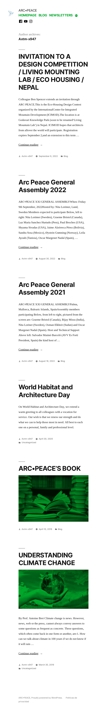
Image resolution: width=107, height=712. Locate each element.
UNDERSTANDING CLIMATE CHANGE (47, 559)
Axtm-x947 (27, 156)
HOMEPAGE (27, 15)
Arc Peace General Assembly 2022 (47, 186)
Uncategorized (29, 442)
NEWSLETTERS (61, 15)
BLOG (43, 15)
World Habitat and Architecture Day (46, 391)
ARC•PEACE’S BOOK (50, 468)
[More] (76, 15)
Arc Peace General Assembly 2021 (47, 288)
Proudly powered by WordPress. (47, 698)
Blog (66, 156)
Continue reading (31, 145)
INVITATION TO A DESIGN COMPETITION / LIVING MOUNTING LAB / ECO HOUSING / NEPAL (53, 72)
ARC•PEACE (28, 10)
